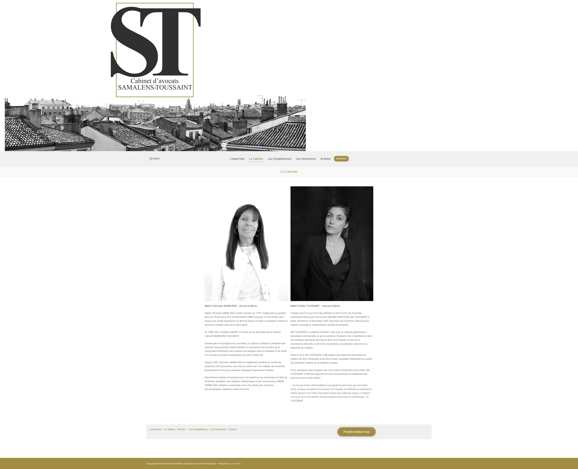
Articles (182, 429)
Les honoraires (218, 429)
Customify (236, 463)
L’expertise (155, 429)
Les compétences (198, 429)
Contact (341, 158)
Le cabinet (169, 429)
